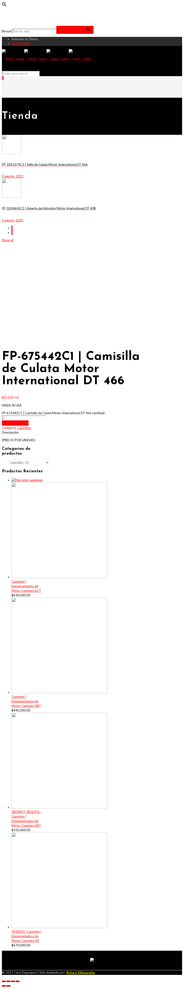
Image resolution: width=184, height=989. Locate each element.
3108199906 (21, 43)
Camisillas (24, 428)
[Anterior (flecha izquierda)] (4, 986)
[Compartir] (8, 981)
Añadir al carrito (15, 423)
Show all (7, 240)
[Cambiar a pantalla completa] (13, 981)
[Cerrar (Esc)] (4, 981)
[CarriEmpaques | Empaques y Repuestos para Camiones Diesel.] (46, 59)
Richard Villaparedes (80, 972)
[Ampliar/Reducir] (17, 981)
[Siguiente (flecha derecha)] (8, 986)
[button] (4, 5)
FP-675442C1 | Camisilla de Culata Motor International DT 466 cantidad (53, 413)
